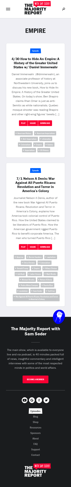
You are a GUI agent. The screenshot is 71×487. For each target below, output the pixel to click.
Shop (35, 422)
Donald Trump (22, 268)
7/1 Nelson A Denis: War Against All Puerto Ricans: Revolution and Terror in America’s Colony (35, 184)
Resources (35, 427)
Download (45, 123)
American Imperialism (46, 133)
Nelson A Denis (46, 279)
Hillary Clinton (51, 268)
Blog (35, 416)
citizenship (46, 138)
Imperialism (30, 150)
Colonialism (26, 144)
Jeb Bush (21, 274)
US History (44, 150)
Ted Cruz (51, 290)
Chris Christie (29, 262)
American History (24, 133)
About (35, 438)
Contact (35, 455)
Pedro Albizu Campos (29, 285)
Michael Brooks (28, 279)
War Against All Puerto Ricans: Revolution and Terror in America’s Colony (37, 298)
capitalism (51, 257)
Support (35, 449)
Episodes (35, 411)
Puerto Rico (48, 285)
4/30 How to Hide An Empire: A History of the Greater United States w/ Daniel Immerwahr (35, 63)
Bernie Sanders (35, 257)
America (20, 257)
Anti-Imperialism (30, 138)
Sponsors (35, 433)
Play (23, 123)
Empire (39, 144)
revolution (23, 290)
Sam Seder (37, 290)
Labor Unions (35, 274)
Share (33, 123)
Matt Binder (51, 274)
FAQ (35, 444)
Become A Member (35, 379)
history (50, 144)
